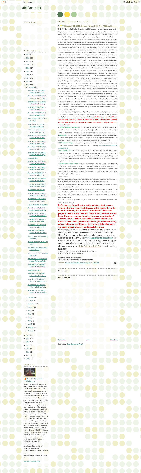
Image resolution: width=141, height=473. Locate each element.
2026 (28, 54)
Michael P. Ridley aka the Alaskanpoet (34, 380)
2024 (28, 61)
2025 (28, 58)
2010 (28, 355)
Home (88, 340)
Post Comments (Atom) (75, 344)
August (30, 307)
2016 (28, 335)
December (31, 87)
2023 (28, 65)
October (31, 300)
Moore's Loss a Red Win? (36, 190)
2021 (28, 71)
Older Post (113, 340)
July (29, 310)
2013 (28, 345)
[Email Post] (114, 263)
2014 (28, 342)
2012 (28, 348)
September (32, 304)
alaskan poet (31, 7)
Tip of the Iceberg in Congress (38, 204)
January (31, 331)
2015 (28, 338)
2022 (28, 68)
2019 (28, 78)
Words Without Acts (34, 270)
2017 (28, 85)
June (30, 314)
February (31, 327)
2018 (28, 81)
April (29, 321)
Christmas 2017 (33, 158)
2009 (28, 359)
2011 (28, 352)
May (29, 317)
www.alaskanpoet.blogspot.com (99, 238)
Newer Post (62, 340)
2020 (28, 75)
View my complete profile (32, 461)
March (30, 324)
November (31, 297)
